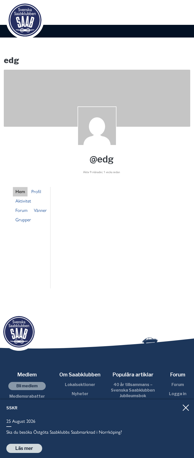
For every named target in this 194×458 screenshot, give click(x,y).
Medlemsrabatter (27, 396)
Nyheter (80, 393)
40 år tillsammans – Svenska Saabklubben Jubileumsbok (133, 390)
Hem (20, 191)
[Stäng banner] (185, 407)
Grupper (23, 220)
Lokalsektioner (80, 384)
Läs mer (24, 448)
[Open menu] (184, 13)
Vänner (40, 210)
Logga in (177, 393)
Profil (36, 191)
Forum (21, 210)
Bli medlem (27, 385)
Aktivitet (23, 201)
